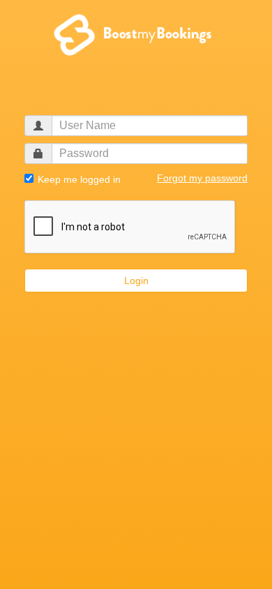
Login (136, 280)
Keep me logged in (78, 179)
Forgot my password (202, 178)
